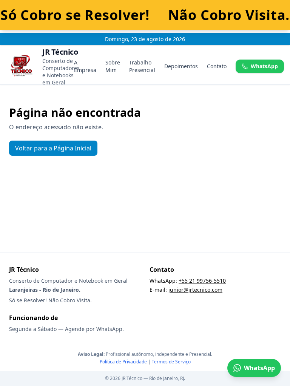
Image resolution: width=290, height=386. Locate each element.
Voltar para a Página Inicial (53, 148)
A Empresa (85, 66)
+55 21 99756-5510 (202, 280)
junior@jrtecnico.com (195, 289)
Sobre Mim (112, 66)
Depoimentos (181, 66)
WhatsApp (264, 66)
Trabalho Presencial (142, 66)
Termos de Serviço (171, 361)
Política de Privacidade (123, 361)
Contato (217, 66)
